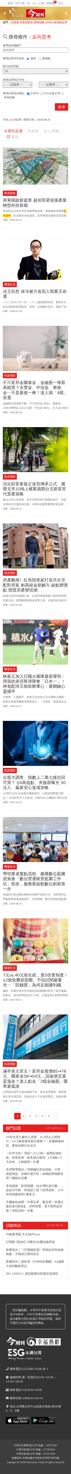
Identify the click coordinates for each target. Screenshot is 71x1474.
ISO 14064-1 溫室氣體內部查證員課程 (32, 1274)
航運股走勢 (60, 22)
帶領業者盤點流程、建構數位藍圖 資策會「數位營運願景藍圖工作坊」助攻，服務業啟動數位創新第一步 (34, 881)
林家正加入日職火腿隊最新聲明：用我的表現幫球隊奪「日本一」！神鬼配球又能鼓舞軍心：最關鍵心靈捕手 (34, 684)
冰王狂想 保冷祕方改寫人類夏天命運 (35, 294)
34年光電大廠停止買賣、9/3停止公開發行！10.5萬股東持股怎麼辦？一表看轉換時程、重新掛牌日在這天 (35, 1141)
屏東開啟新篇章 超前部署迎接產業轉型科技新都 (35, 203)
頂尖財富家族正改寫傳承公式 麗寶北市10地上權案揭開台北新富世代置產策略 (34, 489)
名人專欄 (51, 131)
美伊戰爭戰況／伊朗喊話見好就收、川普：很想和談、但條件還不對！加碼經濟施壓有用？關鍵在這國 (34, 1174)
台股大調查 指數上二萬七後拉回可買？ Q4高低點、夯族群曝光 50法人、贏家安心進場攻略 (34, 782)
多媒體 (33, 131)
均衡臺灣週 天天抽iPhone (23, 1234)
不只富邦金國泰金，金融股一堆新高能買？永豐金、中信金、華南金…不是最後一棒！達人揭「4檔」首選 (35, 390)
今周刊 (35, 93)
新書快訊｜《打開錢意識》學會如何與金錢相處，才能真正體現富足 (34, 1252)
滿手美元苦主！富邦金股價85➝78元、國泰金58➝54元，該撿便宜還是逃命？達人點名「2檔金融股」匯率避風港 (35, 1079)
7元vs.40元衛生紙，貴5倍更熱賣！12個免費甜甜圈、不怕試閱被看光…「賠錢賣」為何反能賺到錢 (35, 980)
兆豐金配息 (26, 22)
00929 (49, 22)
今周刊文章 (13, 131)
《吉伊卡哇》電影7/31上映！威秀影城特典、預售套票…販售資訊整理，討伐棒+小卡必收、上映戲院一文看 (34, 1157)
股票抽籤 (39, 22)
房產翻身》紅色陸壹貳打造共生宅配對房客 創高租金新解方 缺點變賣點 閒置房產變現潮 (35, 585)
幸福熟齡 (9, 97)
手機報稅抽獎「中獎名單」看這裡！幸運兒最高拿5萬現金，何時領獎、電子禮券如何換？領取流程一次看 (34, 1206)
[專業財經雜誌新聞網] (35, 13)
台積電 (15, 22)
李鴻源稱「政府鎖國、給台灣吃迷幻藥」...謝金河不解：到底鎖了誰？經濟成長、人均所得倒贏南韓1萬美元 (34, 1190)
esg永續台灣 (51, 93)
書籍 (15, 136)
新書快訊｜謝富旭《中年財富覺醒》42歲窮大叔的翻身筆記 (35, 1264)
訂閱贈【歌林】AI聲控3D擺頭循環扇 (30, 1242)
